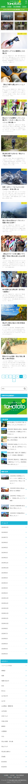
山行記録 (9, 6)
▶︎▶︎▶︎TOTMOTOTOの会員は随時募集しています (14, 9)
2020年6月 (4, 638)
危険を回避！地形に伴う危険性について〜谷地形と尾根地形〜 (16, 454)
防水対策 (4, 761)
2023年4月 (4, 583)
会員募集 (3, 6)
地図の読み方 (5, 680)
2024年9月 (4, 532)
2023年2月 (4, 593)
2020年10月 (4, 623)
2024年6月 (4, 542)
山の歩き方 (4, 696)
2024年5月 (4, 547)
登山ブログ (4, 746)
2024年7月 (4, 537)
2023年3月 (4, 588)
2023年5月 (4, 578)
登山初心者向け (5, 751)
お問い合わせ (17, 777)
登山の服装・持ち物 (7, 741)
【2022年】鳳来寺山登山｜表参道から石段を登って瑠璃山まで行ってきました (17, 432)
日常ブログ (4, 716)
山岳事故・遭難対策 (7, 706)
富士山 (3, 691)
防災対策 (4, 766)
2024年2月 (4, 557)
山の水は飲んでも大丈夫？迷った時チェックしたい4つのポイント (16, 423)
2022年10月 (4, 608)
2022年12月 (4, 598)
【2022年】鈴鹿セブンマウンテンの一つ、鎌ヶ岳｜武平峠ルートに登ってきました (17, 447)
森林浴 (3, 726)
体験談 (3, 670)
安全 (2, 685)
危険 (2, 675)
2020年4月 (4, 648)
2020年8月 (4, 628)
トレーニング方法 (6, 665)
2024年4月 (4, 552)
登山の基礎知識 (17, 6)
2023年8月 (4, 573)
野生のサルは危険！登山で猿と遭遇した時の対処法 (16, 439)
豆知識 (3, 756)
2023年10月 (4, 567)
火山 (2, 736)
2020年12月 (4, 613)
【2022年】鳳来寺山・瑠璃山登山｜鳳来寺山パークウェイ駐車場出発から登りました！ (17, 462)
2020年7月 (4, 633)
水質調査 (4, 731)
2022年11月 (4, 603)
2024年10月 (4, 527)
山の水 (3, 701)
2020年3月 (4, 653)
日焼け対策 (4, 721)
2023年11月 (4, 562)
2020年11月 (4, 618)
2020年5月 (4, 643)
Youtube (24, 6)
